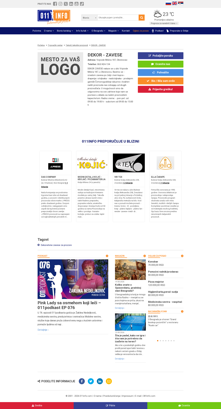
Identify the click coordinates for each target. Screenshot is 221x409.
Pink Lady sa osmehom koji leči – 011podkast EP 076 (69, 305)
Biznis (86, 18)
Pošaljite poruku (163, 55)
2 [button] (160, 340)
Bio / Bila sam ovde (163, 80)
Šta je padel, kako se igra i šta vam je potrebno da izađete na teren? (130, 338)
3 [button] (163, 340)
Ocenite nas (162, 64)
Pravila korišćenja (111, 396)
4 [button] (165, 340)
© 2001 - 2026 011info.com (79, 396)
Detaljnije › (43, 329)
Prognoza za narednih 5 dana (163, 23)
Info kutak (81, 30)
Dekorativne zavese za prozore (56, 245)
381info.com (149, 396)
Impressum (127, 396)
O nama (48, 30)
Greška (38, 405)
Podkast (159, 30)
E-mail (138, 396)
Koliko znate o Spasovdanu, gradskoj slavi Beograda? (128, 287)
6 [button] (171, 340)
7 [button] (174, 340)
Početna (37, 30)
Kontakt (126, 30)
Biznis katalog (64, 30)
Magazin (112, 30)
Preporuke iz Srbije (178, 30)
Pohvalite (162, 72)
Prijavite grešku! (163, 89)
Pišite (112, 405)
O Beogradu (97, 30)
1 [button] (157, 340)
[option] (165, 321)
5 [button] (168, 340)
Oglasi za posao (141, 30)
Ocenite (186, 405)
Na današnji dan (157, 311)
